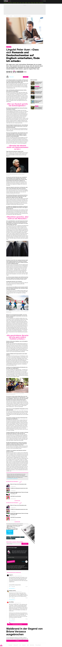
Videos (37, 2)
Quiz (34, 2)
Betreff (8, 555)
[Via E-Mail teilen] (11, 72)
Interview (8, 538)
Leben (20, 2)
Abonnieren (25, 543)
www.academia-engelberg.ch (12, 478)
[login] (1, 646)
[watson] (6, 1)
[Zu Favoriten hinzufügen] (15, 72)
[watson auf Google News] (25, 72)
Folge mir (25, 76)
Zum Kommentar (11, 588)
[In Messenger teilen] (9, 72)
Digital (26, 2)
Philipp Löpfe (11, 76)
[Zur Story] (24, 634)
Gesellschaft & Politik (15, 537)
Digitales (13, 538)
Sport (18, 2)
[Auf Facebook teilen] (7, 72)
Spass (23, 2)
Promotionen (41, 2)
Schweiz (5, 2)
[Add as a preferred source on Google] (20, 72)
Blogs (32, 2)
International (10, 2)
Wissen (29, 2)
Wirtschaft (14, 2)
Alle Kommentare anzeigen (17, 624)
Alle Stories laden (17, 500)
